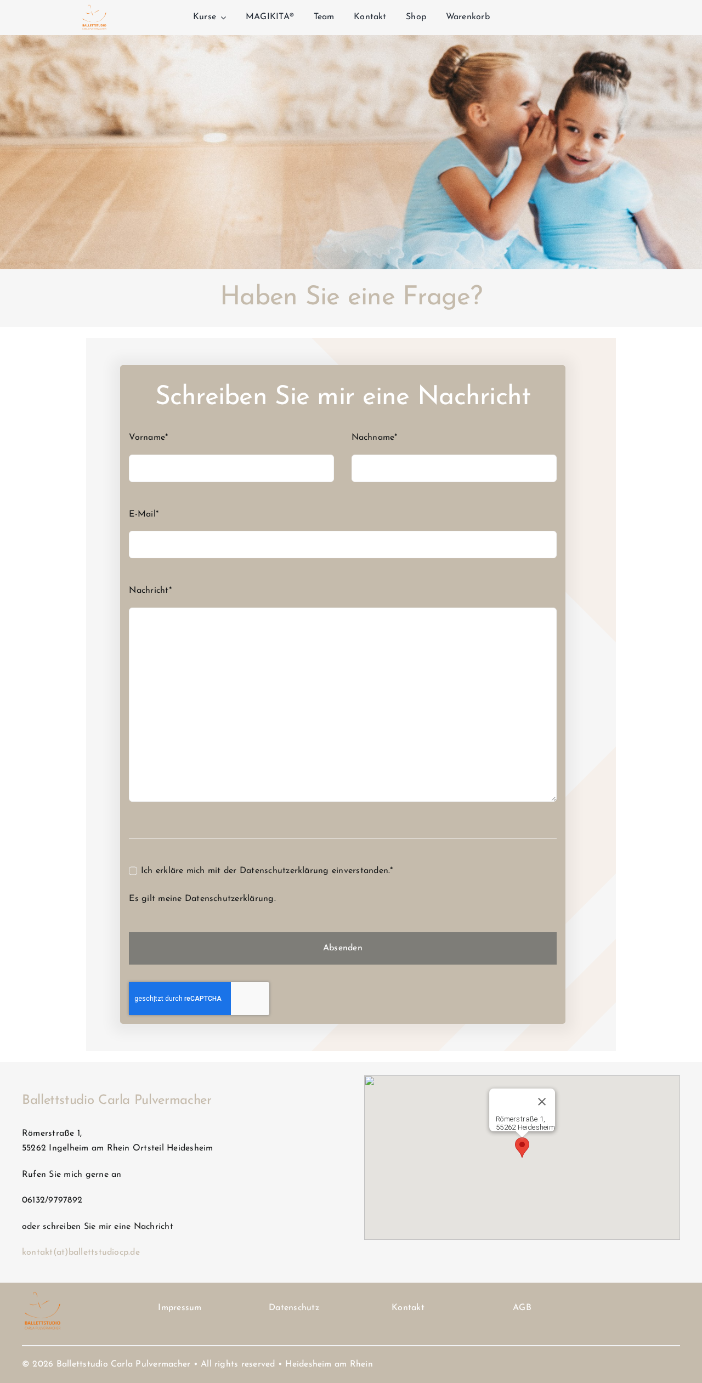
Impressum (179, 1307)
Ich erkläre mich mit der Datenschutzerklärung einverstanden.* (267, 870)
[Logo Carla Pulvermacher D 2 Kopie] (94, 6)
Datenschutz (294, 1307)
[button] (522, 1147)
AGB (522, 1307)
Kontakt (408, 1307)
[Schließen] (542, 1102)
